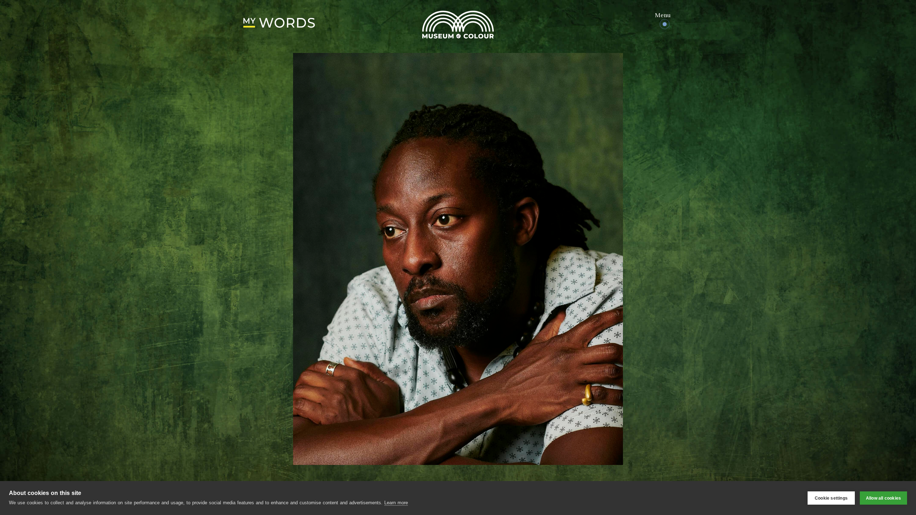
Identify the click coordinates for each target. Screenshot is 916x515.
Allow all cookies (883, 498)
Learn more (396, 502)
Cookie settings (831, 498)
